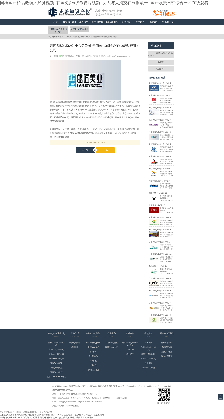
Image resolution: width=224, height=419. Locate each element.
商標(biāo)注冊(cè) (69, 25)
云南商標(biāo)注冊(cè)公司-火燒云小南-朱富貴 (168, 230)
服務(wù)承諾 (166, 352)
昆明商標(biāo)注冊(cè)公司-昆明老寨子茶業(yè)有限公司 (172, 278)
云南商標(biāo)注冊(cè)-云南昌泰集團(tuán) (166, 254)
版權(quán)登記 (98, 25)
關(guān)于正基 (168, 25)
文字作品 (93, 361)
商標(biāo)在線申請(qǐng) (58, 30)
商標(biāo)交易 (112, 343)
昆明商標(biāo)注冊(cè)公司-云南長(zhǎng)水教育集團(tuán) (173, 120)
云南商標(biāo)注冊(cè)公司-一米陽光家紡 (166, 303)
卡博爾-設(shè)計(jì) (157, 205)
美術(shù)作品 (93, 347)
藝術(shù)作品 (93, 370)
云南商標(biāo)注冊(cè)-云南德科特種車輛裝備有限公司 (171, 169)
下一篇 (102, 150)
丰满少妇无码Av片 (8, 417)
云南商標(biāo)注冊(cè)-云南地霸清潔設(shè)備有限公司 (171, 242)
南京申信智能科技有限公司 (160, 181)
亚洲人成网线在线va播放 (81, 417)
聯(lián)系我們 (167, 356)
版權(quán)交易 (111, 347)
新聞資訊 (154, 22)
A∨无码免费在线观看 (27, 417)
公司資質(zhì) (166, 347)
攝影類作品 (93, 356)
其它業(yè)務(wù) (112, 25)
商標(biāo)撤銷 (56, 372)
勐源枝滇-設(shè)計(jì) (158, 266)
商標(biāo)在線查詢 (79, 29)
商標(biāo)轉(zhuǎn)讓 (56, 377)
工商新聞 (148, 363)
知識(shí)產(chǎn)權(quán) (161, 54)
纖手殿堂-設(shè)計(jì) (158, 193)
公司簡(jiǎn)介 (167, 343)
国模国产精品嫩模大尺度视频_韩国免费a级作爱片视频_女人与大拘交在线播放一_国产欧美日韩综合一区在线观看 (104, 2)
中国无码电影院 (45, 417)
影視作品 (93, 352)
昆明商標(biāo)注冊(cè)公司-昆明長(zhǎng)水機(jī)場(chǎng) (173, 83)
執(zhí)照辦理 (74, 343)
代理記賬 (74, 347)
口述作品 (93, 365)
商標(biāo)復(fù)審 (56, 358)
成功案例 (68, 37)
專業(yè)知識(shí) (148, 354)
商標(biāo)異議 (56, 368)
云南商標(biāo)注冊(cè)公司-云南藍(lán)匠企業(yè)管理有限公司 (95, 37)
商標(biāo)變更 (56, 363)
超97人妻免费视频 (61, 417)
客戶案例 (140, 22)
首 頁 (55, 22)
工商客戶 (160, 62)
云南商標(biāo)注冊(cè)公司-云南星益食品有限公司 (169, 290)
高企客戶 (160, 69)
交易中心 (126, 22)
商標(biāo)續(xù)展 (56, 354)
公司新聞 (148, 343)
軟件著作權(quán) (93, 343)
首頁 (61, 37)
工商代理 (83, 22)
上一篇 (85, 150)
